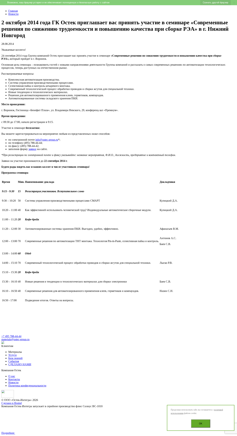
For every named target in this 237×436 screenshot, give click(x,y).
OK (200, 423)
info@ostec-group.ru (46, 139)
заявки (32, 149)
